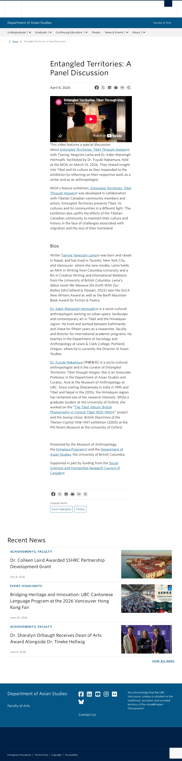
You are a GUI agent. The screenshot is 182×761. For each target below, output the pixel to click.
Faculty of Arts (162, 22)
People (96, 32)
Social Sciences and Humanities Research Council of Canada (85, 468)
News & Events (114, 32)
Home (5, 41)
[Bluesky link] (83, 703)
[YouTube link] (99, 695)
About (136, 32)
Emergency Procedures (19, 755)
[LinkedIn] (109, 88)
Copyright (56, 755)
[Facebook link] (82, 695)
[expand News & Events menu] (127, 32)
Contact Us (87, 715)
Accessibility (71, 755)
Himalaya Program (70, 449)
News (15, 41)
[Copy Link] (122, 88)
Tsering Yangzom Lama (79, 255)
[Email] (116, 88)
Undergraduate (16, 32)
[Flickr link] (116, 695)
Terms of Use (41, 755)
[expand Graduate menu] (51, 32)
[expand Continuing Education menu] (86, 32)
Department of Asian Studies (29, 23)
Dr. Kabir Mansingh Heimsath (72, 309)
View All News (163, 661)
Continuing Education (69, 32)
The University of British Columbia (15, 9)
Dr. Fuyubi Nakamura (66, 362)
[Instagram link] (107, 695)
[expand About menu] (144, 32)
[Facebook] (96, 88)
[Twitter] (103, 88)
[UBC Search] (168, 4)
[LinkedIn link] (91, 695)
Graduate (41, 32)
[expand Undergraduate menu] (30, 32)
